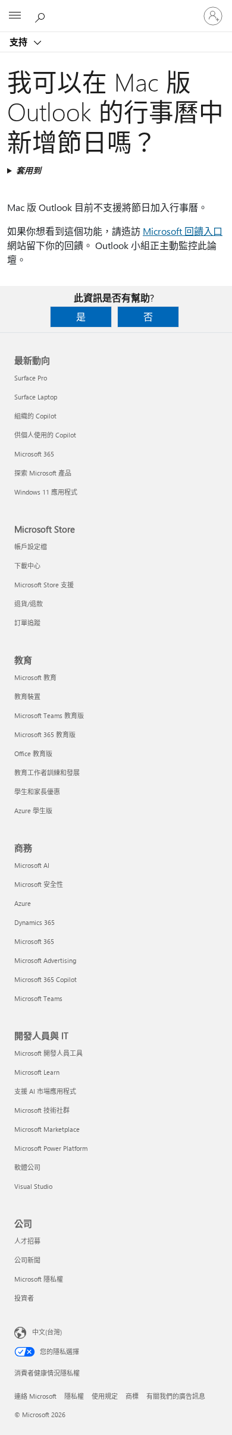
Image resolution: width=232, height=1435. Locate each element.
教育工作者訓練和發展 (47, 772)
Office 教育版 (33, 753)
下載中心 (27, 565)
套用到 (28, 170)
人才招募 (27, 1240)
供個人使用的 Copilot (45, 434)
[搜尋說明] (42, 15)
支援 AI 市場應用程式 (45, 1091)
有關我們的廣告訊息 (175, 1396)
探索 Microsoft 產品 (42, 472)
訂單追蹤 (27, 622)
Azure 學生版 (33, 810)
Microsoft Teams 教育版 (49, 715)
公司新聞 (27, 1259)
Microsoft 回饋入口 (182, 231)
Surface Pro (30, 377)
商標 (132, 1396)
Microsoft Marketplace (47, 1129)
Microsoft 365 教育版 (45, 734)
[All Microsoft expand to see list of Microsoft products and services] (15, 16)
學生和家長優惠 (37, 791)
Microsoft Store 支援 (44, 584)
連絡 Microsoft (35, 1396)
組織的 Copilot (35, 415)
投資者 (24, 1298)
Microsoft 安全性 (38, 884)
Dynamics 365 (34, 922)
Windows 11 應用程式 (45, 491)
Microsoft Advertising (45, 960)
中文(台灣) (47, 1331)
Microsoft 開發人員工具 (48, 1053)
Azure (22, 903)
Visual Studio (33, 1186)
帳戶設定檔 (30, 546)
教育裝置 (27, 696)
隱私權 (74, 1396)
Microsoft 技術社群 (42, 1110)
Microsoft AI (31, 865)
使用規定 (105, 1396)
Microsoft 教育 (35, 677)
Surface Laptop (35, 396)
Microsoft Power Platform (50, 1148)
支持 (20, 42)
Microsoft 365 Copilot (45, 979)
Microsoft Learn (36, 1072)
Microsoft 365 (34, 453)
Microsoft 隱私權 (38, 1278)
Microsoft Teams (38, 998)
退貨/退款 (28, 603)
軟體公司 (27, 1167)
